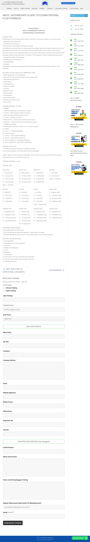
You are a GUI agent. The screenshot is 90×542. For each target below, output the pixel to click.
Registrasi (35, 8)
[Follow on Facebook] (77, 3)
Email (5, 383)
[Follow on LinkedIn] (87, 3)
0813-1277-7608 (79, 83)
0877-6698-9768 (79, 73)
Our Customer (74, 8)
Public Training (11, 291)
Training (41, 8)
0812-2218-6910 (79, 50)
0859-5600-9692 (79, 92)
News (81, 8)
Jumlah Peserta (8, 447)
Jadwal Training (25, 8)
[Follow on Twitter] (83, 3)
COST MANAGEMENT (55, 270)
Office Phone (7, 411)
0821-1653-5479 (79, 40)
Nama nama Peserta (10, 457)
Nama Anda (7, 332)
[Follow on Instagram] (80, 3)
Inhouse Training (11, 288)
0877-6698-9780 (79, 64)
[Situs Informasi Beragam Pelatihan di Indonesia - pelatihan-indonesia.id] (45, 3)
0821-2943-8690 (79, 88)
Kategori (49, 8)
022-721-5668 (79, 29)
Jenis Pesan (7, 315)
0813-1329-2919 (79, 69)
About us (16, 8)
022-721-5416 (79, 25)
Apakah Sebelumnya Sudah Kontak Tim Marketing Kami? (22, 503)
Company (7, 351)
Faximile (6, 430)
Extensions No (8, 420)
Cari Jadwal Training (61, 8)
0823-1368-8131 (79, 54)
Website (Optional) (9, 393)
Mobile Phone (8, 402)
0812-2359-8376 (79, 78)
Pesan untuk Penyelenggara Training (15, 480)
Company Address (10, 360)
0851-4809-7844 (79, 59)
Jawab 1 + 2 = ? (8, 512)
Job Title (6, 342)
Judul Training (8, 296)
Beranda (9, 8)
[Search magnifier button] (86, 15)
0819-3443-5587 (79, 45)
